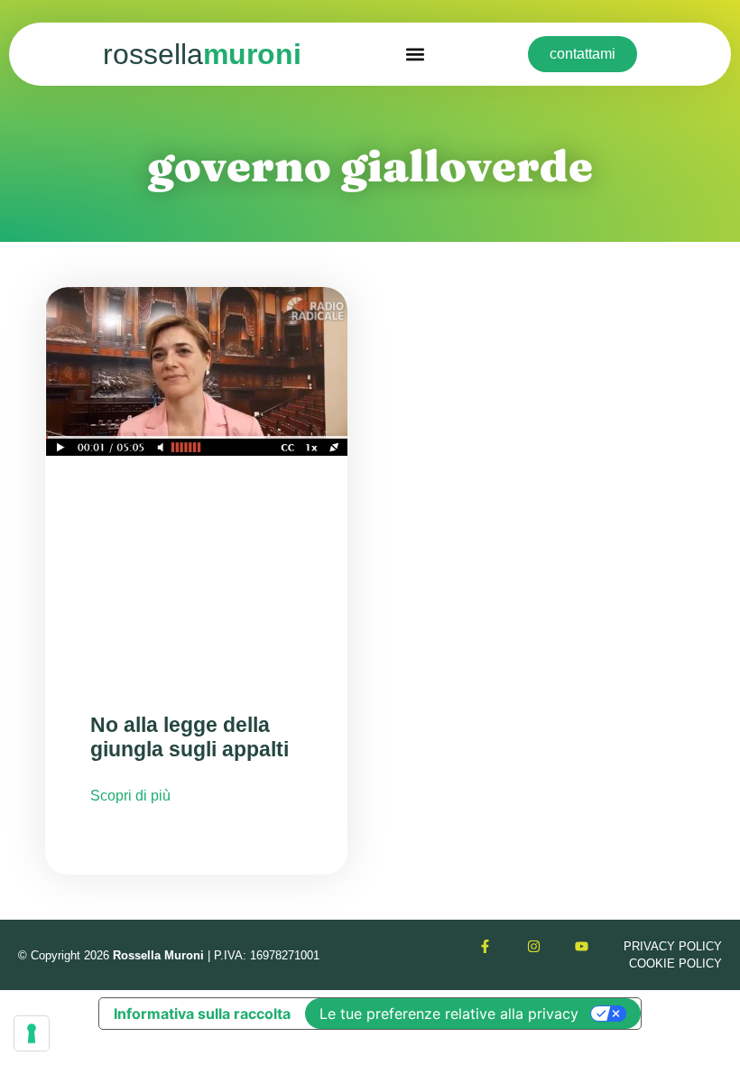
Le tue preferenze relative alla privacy (448, 1014)
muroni (202, 54)
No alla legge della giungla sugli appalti (189, 737)
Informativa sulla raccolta (202, 1014)
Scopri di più (130, 795)
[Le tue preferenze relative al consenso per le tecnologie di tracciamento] (31, 1033)
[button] (415, 54)
